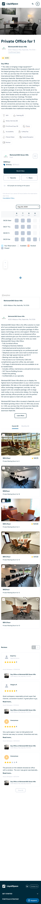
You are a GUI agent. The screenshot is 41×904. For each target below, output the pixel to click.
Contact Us (34, 886)
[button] (39, 21)
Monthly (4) (25, 426)
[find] (33, 4)
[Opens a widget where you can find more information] (32, 900)
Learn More (20, 416)
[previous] (34, 647)
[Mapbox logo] (6, 295)
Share (31, 178)
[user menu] (38, 4)
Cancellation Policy (8, 198)
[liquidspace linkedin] (27, 886)
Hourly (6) (15, 426)
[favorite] (12, 178)
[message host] (35, 156)
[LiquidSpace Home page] (10, 3)
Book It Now (20, 171)
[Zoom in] (5, 263)
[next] (38, 647)
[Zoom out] (5, 267)
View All (20, 790)
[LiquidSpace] (10, 886)
